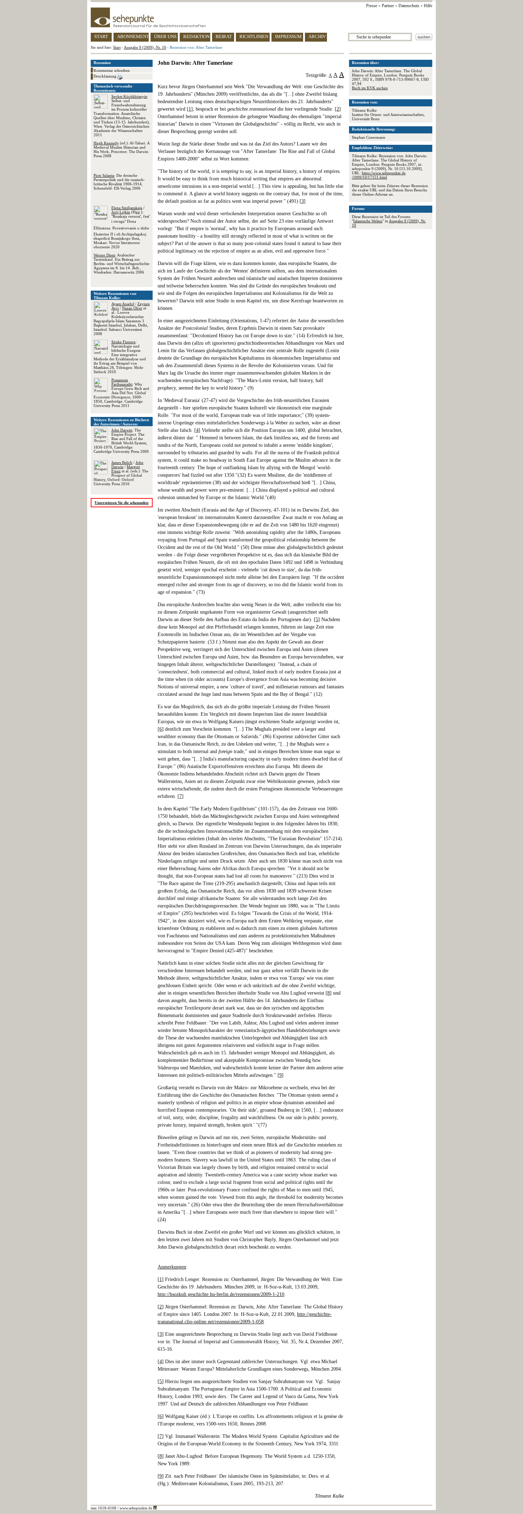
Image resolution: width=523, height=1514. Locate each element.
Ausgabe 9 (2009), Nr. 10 (145, 47)
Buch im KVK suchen (370, 88)
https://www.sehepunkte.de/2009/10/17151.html (379, 175)
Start (117, 47)
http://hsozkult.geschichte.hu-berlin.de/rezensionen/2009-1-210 (221, 1294)
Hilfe (428, 5)
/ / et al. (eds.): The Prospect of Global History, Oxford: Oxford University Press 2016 (121, 473)
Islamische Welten (367, 221)
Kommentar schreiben (112, 70)
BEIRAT (224, 36)
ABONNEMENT (133, 36)
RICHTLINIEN (253, 36)
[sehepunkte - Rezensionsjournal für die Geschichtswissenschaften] (261, 17)
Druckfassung (105, 76)
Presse (371, 5)
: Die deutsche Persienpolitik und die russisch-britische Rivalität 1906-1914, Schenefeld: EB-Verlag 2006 (119, 181)
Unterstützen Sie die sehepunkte (122, 503)
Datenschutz (408, 5)
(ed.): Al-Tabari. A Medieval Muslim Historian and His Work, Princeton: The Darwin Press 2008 (121, 149)
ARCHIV (317, 36)
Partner (388, 5)
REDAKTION (196, 36)
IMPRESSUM (288, 36)
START (101, 36)
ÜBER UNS (165, 36)
